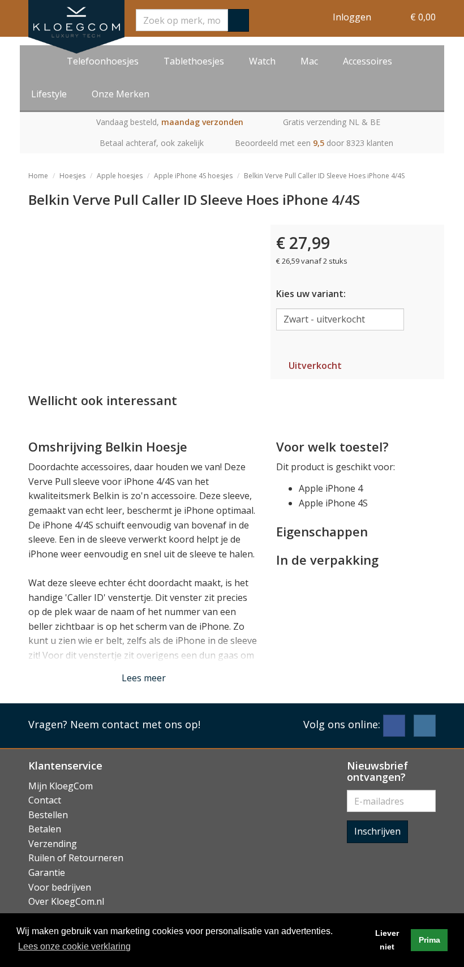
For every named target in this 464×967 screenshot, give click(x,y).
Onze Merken (120, 94)
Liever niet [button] (387, 940)
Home (38, 175)
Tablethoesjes (194, 61)
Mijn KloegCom (60, 786)
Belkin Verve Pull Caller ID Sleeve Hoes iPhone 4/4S (324, 175)
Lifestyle (49, 94)
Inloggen (352, 17)
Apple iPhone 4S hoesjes (193, 175)
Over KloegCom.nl (66, 901)
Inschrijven (377, 831)
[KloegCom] (76, 27)
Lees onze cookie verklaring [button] (74, 946)
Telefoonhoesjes (103, 61)
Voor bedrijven (59, 887)
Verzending (52, 843)
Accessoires (367, 61)
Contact (44, 800)
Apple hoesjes (120, 175)
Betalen (44, 829)
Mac (309, 61)
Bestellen (48, 815)
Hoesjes (72, 175)
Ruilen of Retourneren (75, 858)
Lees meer (144, 678)
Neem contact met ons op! (135, 724)
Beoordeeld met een (314, 142)
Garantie (46, 872)
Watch (262, 61)
